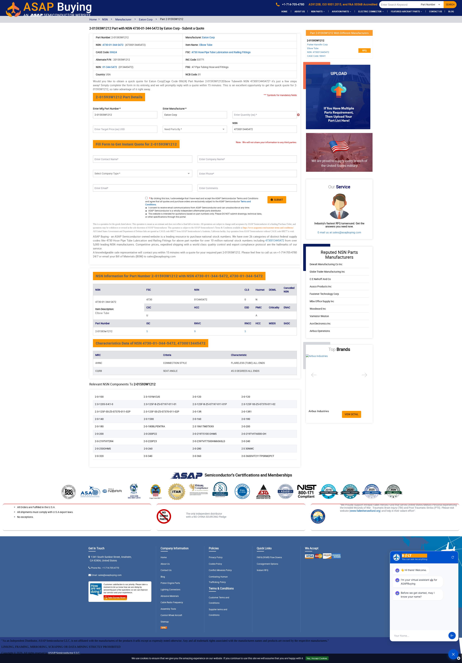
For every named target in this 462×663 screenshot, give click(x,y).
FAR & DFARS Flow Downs (269, 557)
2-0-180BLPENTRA (154, 426)
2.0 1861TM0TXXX (203, 426)
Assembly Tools (168, 608)
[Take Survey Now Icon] (115, 597)
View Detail (351, 414)
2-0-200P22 (150, 433)
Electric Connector (370, 11)
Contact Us (435, 11)
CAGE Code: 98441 (316, 55)
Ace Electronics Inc (320, 323)
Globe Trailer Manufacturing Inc (327, 271)
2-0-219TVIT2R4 (104, 441)
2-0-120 (197, 396)
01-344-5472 (110, 67)
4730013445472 (274, 240)
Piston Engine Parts (170, 582)
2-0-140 (99, 419)
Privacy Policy (216, 557)
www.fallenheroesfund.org (365, 510)
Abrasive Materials (170, 595)
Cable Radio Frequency (172, 602)
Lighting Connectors (170, 589)
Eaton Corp (145, 19)
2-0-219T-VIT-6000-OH (253, 433)
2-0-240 (245, 441)
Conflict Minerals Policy (220, 570)
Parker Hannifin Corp (317, 44)
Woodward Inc (318, 308)
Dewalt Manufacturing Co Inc (326, 264)
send (452, 636)
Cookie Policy (215, 563)
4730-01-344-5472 (113, 44)
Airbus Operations (320, 331)
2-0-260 (148, 448)
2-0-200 (245, 426)
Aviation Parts (340, 11)
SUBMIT (278, 199)
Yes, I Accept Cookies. (317, 658)
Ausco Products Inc (321, 286)
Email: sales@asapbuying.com (106, 575)
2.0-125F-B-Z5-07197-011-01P (210, 404)
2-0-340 (148, 456)
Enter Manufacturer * (174, 108)
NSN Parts (316, 11)
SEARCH (450, 4)
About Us (165, 563)
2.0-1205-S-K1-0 (104, 404)
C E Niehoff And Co (320, 279)
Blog (451, 11)
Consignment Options (267, 563)
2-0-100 (99, 396)
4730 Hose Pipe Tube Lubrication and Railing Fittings (221, 52)
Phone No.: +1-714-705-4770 (105, 567)
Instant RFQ (262, 570)
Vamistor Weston (319, 316)
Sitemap (165, 621)
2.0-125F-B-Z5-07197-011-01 (160, 404)
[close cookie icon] (458, 658)
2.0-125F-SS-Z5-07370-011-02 (258, 404)
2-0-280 (197, 448)
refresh (453, 557)
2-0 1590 (149, 419)
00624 (113, 52)
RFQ (364, 50)
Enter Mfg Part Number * (107, 108)
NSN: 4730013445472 (318, 52)
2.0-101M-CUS (152, 396)
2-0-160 (197, 419)
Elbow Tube (312, 48)
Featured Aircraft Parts (405, 11)
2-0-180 (245, 419)
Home (284, 11)
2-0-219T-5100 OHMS (205, 433)
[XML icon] (164, 628)
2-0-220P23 (150, 441)
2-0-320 (99, 456)
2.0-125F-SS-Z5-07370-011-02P (112, 411)
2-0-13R (197, 411)
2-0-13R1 (246, 411)
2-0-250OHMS (103, 448)
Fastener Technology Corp (324, 294)
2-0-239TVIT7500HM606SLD (209, 441)
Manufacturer (123, 19)
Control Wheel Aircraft (171, 615)
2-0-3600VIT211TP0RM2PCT (257, 456)
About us (300, 11)
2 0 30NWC (247, 448)
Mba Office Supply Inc (322, 301)
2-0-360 (197, 456)
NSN (105, 19)
